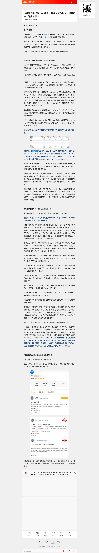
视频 (29, 533)
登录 (58, 542)
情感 (45, 535)
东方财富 (35, 151)
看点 (61, 533)
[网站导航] (75, 2)
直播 (37, 533)
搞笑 (29, 535)
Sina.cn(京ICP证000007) (45, 546)
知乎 (45, 34)
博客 (53, 533)
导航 (46, 542)
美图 (45, 533)
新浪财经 (32, 2)
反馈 (52, 542)
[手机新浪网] (25, 2)
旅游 (53, 535)
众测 (69, 535)
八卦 (37, 535)
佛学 (61, 535)
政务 (69, 533)
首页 (40, 542)
